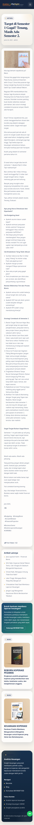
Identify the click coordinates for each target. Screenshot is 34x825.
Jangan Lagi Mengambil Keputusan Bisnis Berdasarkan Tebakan (17, 593)
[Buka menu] (30, 4)
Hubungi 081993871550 (14, 628)
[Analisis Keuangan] (13, 4)
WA (30, 814)
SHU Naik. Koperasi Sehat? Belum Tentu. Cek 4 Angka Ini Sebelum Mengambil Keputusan (18, 565)
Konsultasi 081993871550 (15, 791)
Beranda (9, 783)
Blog (7, 787)
